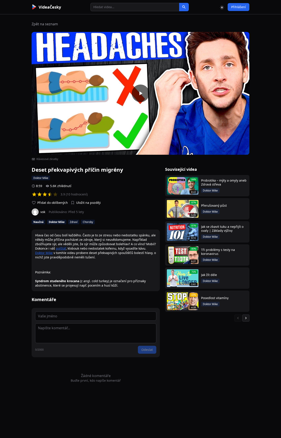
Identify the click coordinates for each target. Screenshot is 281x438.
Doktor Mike (44, 253)
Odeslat (147, 350)
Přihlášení (238, 7)
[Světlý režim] (222, 7)
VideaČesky (50, 7)
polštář (61, 248)
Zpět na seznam (45, 24)
